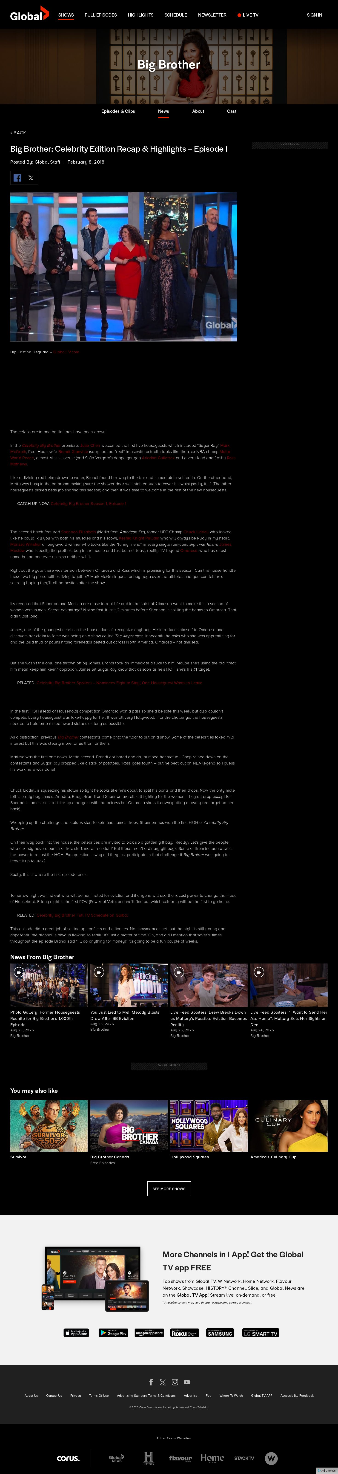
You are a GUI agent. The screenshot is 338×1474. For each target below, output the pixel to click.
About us (31, 1395)
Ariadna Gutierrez (158, 458)
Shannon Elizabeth (78, 532)
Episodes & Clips (118, 111)
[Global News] (116, 1458)
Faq (208, 1395)
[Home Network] (212, 1458)
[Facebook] (17, 178)
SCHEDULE (176, 15)
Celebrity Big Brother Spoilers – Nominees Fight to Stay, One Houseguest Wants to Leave (119, 683)
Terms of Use (99, 1395)
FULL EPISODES (101, 15)
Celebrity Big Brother (41, 445)
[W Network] (271, 1458)
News (163, 111)
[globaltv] (29, 14)
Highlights (141, 15)
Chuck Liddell (196, 532)
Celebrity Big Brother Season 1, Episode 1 (88, 504)
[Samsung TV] (220, 1332)
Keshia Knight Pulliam (139, 538)
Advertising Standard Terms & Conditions (146, 1395)
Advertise (191, 1395)
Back (19, 132)
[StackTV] (244, 1458)
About (198, 111)
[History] (148, 1458)
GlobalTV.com (66, 352)
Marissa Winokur (25, 544)
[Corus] (68, 1458)
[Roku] (184, 1332)
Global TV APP (261, 1395)
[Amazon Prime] (149, 1332)
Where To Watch (231, 1395)
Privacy (75, 1395)
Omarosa (188, 551)
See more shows (169, 1188)
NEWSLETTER (212, 15)
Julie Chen (90, 445)
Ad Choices (328, 1470)
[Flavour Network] (180, 1458)
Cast (231, 111)
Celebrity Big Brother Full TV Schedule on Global (82, 915)
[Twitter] (31, 178)
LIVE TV (250, 15)
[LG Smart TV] (260, 1332)
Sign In (314, 15)
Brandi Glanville (73, 452)
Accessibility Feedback (297, 1395)
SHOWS (66, 15)
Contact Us (54, 1395)
